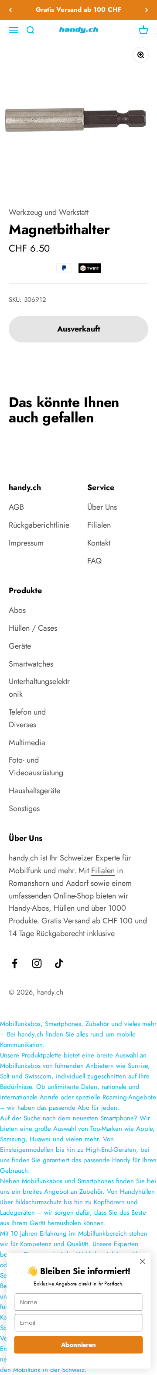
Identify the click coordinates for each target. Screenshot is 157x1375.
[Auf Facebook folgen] (14, 963)
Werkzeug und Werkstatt (49, 212)
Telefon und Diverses (27, 718)
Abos (17, 610)
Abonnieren (78, 1344)
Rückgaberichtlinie (39, 525)
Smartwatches (31, 664)
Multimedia (27, 742)
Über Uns (102, 507)
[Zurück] (10, 10)
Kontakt (98, 543)
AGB (16, 507)
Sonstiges (24, 808)
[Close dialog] (142, 1261)
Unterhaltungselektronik (39, 688)
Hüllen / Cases (33, 628)
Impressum (26, 543)
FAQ (94, 561)
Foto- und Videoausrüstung (36, 766)
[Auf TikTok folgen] (59, 963)
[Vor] (146, 10)
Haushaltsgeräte (34, 790)
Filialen (99, 525)
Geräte (20, 646)
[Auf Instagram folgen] (37, 963)
